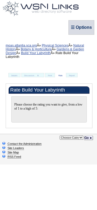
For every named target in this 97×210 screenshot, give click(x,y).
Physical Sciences (55, 45)
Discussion (31, 75)
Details (14, 75)
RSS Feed (14, 156)
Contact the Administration (24, 143)
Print (50, 75)
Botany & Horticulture (36, 49)
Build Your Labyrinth (36, 53)
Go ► (88, 138)
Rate (60, 75)
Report (72, 75)
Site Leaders (16, 148)
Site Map (13, 152)
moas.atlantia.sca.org (21, 45)
